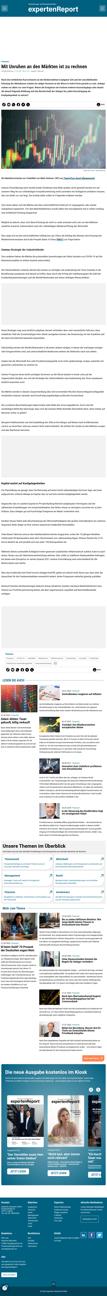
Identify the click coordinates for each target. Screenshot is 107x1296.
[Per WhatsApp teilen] (14, 105)
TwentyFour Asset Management (79, 178)
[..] (55, 663)
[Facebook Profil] (91, 1235)
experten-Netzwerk (9, 1241)
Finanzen (5, 61)
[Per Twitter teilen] (28, 105)
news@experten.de (9, 1249)
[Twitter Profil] (99, 1235)
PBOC (60, 239)
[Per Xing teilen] (23, 105)
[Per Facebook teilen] (18, 105)
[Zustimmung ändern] (5, 1287)
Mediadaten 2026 (90, 1219)
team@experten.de (14, 1243)
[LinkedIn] (84, 1235)
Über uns (4, 1238)
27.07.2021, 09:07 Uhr (21, 71)
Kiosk (59, 1241)
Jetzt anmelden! (9, 1275)
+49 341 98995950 (11, 1213)
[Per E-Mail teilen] (4, 105)
